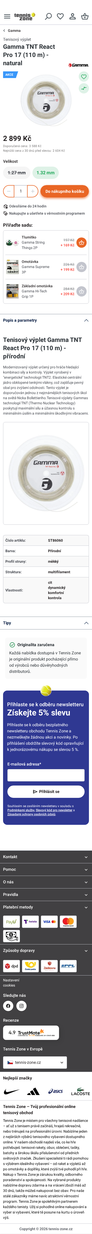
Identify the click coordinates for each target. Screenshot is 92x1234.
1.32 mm (46, 172)
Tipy (7, 622)
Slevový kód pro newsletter (54, 810)
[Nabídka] (7, 16)
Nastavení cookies (8, 982)
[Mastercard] (68, 921)
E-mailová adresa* (24, 764)
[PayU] (11, 921)
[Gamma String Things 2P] (12, 242)
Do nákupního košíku (64, 191)
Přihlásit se (49, 791)
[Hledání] (48, 16)
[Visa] (49, 921)
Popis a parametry (20, 320)
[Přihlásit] (72, 16)
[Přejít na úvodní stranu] (24, 16)
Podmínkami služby (20, 810)
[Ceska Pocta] (30, 966)
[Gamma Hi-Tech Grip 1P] (12, 291)
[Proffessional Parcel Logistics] (68, 966)
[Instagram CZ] (21, 1006)
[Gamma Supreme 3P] (12, 267)
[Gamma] (78, 64)
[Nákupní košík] (85, 16)
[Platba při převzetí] (11, 936)
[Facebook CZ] (8, 1006)
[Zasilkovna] (49, 966)
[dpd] (11, 966)
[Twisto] (30, 921)
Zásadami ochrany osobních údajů (31, 814)
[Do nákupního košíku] (81, 242)
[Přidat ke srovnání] (84, 88)
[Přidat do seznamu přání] (84, 76)
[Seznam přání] (60, 16)
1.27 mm (19, 174)
